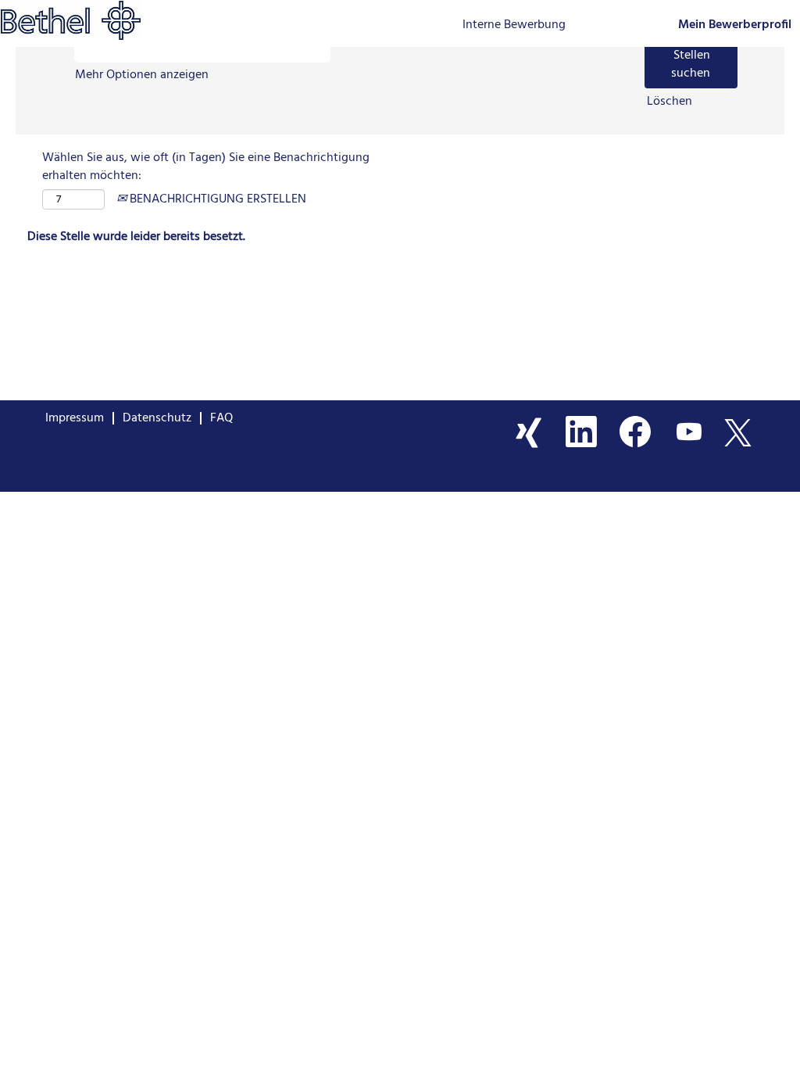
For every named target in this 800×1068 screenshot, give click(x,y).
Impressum (74, 418)
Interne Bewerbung (514, 25)
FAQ (221, 418)
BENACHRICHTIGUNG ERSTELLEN (216, 199)
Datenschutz (157, 418)
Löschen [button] (669, 102)
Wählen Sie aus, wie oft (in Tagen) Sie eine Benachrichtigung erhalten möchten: (206, 167)
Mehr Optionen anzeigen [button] (142, 75)
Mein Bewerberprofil (734, 25)
